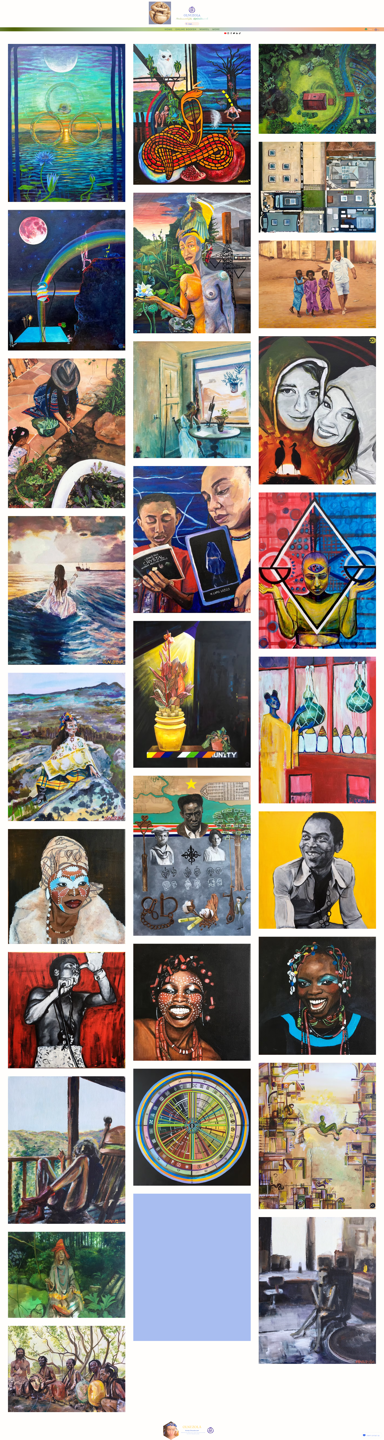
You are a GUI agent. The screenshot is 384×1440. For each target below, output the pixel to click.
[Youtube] (225, 33)
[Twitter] (234, 33)
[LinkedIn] (237, 33)
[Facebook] (231, 33)
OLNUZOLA (192, 15)
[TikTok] (240, 33)
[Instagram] (228, 33)
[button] (377, 29)
